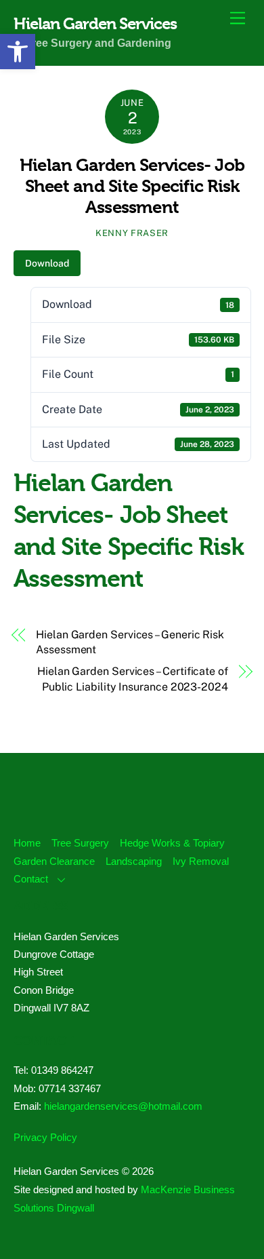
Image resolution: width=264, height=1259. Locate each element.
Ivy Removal (201, 861)
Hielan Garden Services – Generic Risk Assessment (130, 642)
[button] (17, 51)
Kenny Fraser (132, 233)
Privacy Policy (45, 1137)
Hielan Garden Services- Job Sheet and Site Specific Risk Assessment (132, 185)
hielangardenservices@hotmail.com (123, 1106)
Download (47, 263)
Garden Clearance (54, 861)
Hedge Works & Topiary (172, 843)
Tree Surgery (80, 843)
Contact (31, 879)
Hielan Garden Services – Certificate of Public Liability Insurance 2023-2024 (132, 679)
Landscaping (134, 861)
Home (27, 843)
